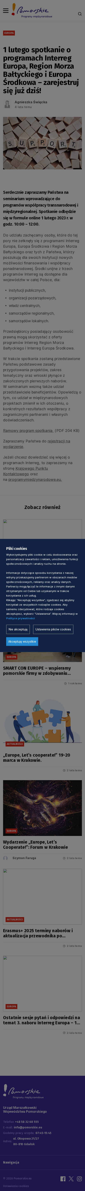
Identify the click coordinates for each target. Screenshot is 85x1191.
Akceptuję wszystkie (22, 641)
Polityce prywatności (20, 618)
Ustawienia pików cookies (53, 629)
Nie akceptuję (18, 629)
